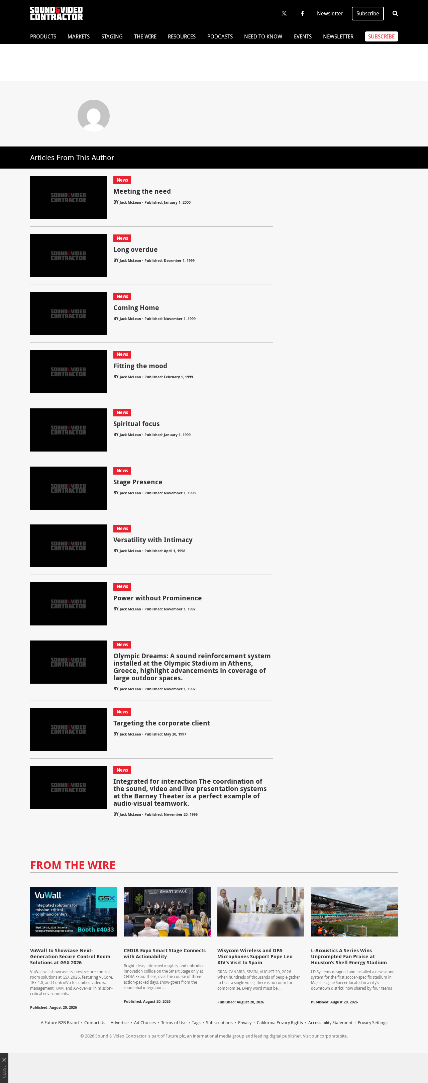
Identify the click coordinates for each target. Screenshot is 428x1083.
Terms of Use (174, 1022)
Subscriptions (219, 1022)
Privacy (244, 1022)
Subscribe (367, 13)
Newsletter (330, 13)
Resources (182, 36)
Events (303, 36)
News (122, 180)
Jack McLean (130, 202)
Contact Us (94, 1022)
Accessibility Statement (330, 1022)
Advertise (120, 1022)
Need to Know (263, 36)
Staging (112, 36)
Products (43, 36)
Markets (79, 36)
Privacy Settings (373, 1022)
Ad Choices (145, 1022)
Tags (196, 1022)
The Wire (145, 36)
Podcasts (220, 36)
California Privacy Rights (280, 1022)
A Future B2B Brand (60, 1022)
